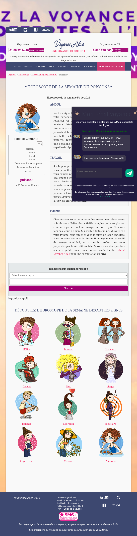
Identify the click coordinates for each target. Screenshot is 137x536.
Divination (76, 66)
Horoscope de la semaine (44, 74)
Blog (46, 30)
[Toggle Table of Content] (38, 144)
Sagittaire (110, 423)
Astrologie (40, 66)
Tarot (51, 66)
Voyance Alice (68, 43)
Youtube (13, 30)
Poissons (110, 461)
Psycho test (89, 66)
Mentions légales (64, 500)
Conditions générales (66, 497)
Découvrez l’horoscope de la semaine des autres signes (28, 167)
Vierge (110, 386)
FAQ (59, 509)
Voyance (28, 66)
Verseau (68, 461)
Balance (26, 423)
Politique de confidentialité (69, 506)
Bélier (26, 349)
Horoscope (62, 66)
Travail (32, 156)
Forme (32, 159)
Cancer (27, 386)
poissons (30, 148)
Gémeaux (110, 349)
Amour (32, 152)
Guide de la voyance (73, 509)
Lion (68, 386)
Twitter (25, 30)
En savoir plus (104, 197)
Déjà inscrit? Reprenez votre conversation (104, 131)
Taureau (68, 349)
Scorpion (68, 423)
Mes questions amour (111, 66)
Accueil (17, 66)
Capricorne (26, 461)
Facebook (36, 30)
